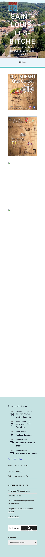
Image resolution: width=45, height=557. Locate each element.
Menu (23, 62)
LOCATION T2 (13, 516)
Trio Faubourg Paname (26, 453)
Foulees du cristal (24, 435)
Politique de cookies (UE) (18, 476)
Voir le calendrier (15, 459)
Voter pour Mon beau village (19, 491)
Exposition (20, 427)
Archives (12, 538)
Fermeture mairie (15, 496)
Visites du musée (23, 417)
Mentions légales (14, 471)
